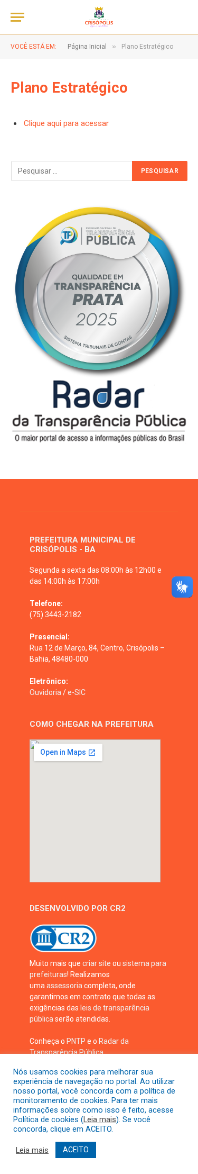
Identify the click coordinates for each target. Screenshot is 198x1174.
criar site (96, 963)
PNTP (76, 1041)
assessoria (64, 985)
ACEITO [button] (76, 1149)
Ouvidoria (45, 692)
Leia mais (99, 1119)
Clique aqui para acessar (66, 123)
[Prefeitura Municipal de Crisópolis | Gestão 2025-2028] (98, 17)
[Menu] (17, 17)
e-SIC (77, 692)
